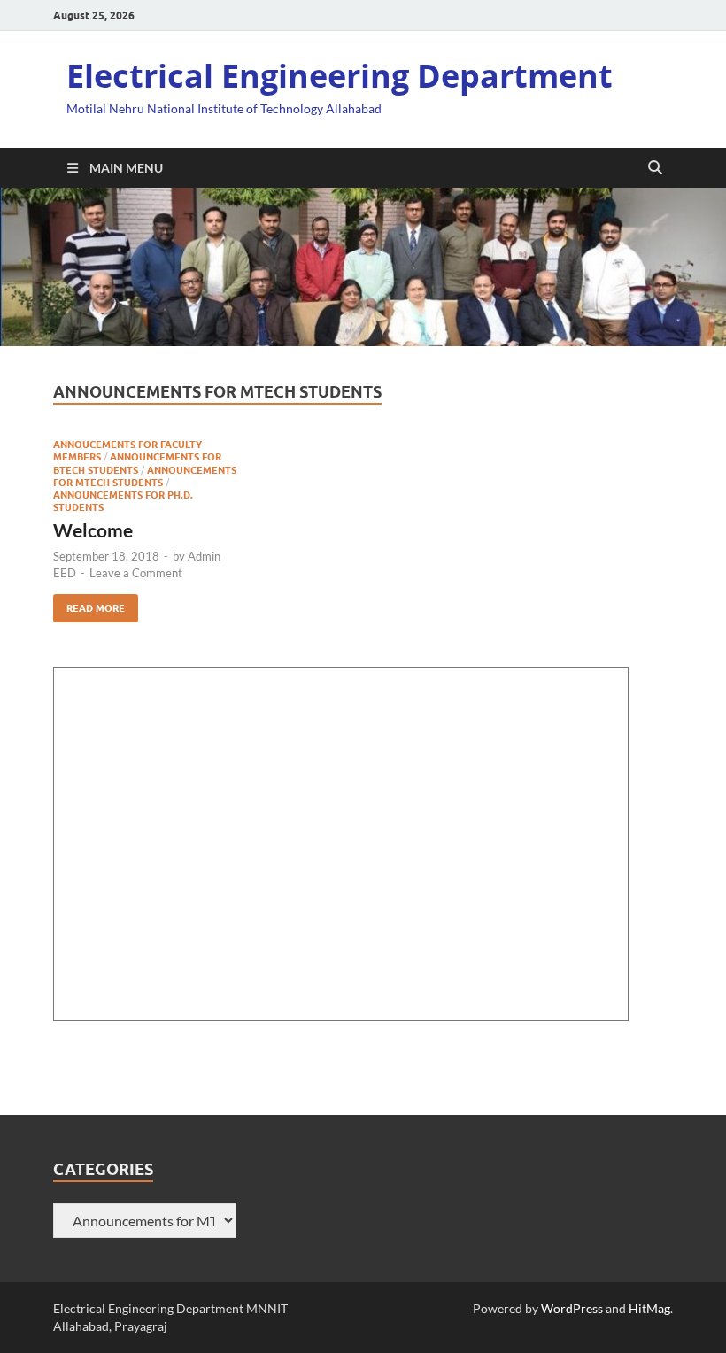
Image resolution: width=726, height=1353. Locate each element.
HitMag (649, 1308)
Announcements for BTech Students (137, 463)
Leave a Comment (135, 573)
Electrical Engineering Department (339, 75)
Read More (89, 604)
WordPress (572, 1308)
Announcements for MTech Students (144, 476)
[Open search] (655, 168)
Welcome (93, 530)
